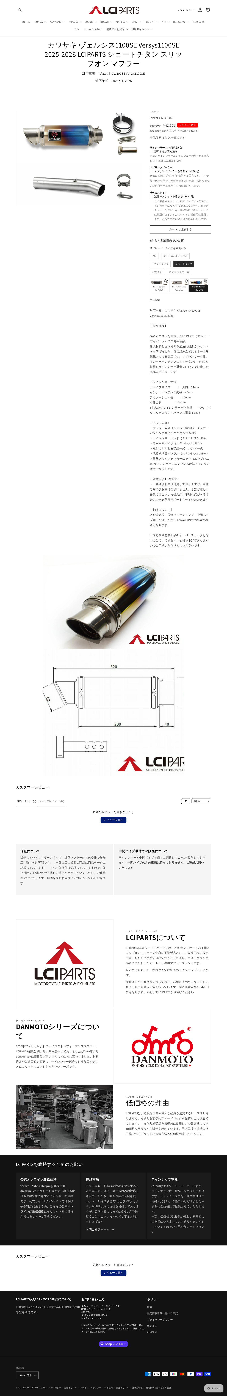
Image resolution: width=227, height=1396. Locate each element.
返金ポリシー (70, 1387)
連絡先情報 (137, 1387)
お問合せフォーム (97, 1229)
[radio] (154, 256)
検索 (149, 1307)
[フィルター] (185, 801)
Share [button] (157, 299)
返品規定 (152, 1326)
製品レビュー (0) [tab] (26, 801)
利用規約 (152, 1332)
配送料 (158, 130)
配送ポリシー (122, 1387)
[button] (20, 10)
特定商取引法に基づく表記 (162, 1313)
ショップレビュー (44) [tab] (51, 801)
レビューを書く (113, 820)
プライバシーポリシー (160, 1319)
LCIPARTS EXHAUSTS (32, 1387)
